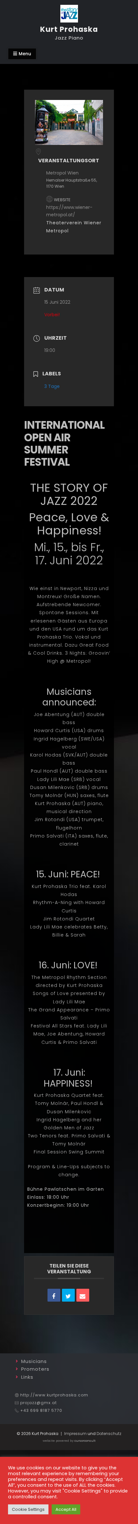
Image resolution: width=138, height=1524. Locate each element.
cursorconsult (85, 1441)
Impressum (75, 1433)
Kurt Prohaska (69, 29)
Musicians (34, 1361)
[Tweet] (68, 1295)
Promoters (35, 1369)
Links (27, 1377)
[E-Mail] (82, 1295)
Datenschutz (109, 1433)
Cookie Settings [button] (28, 1509)
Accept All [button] (66, 1509)
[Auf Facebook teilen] (53, 1295)
